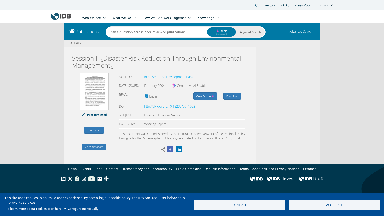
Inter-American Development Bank (168, 77)
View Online (204, 96)
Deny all (240, 205)
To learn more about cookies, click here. (34, 209)
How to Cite (94, 130)
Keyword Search (250, 32)
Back (77, 43)
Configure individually (83, 209)
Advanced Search (300, 31)
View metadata (94, 147)
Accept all (334, 205)
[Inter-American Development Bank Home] (61, 19)
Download (232, 96)
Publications (87, 31)
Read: (123, 94)
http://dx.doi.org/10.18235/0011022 (169, 106)
